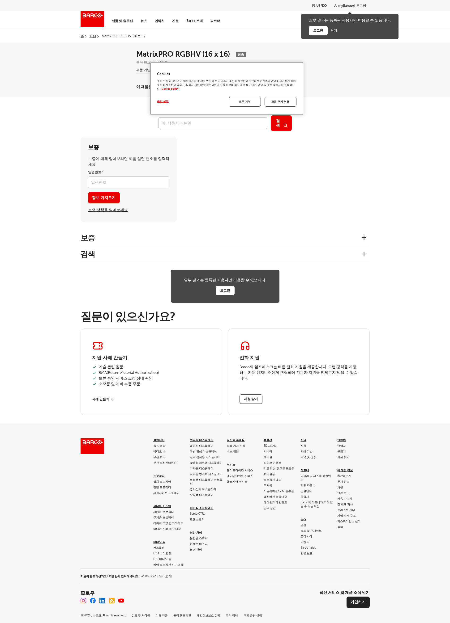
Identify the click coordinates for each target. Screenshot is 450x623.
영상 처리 (196, 532)
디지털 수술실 (235, 440)
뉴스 (144, 21)
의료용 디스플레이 (201, 440)
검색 (278, 123)
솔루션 (268, 440)
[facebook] (93, 600)
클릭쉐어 (159, 440)
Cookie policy (170, 88)
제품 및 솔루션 (122, 21)
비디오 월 (159, 542)
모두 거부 (245, 101)
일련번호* (95, 172)
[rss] (112, 600)
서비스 (231, 464)
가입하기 (358, 602)
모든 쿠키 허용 (280, 101)
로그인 (225, 290)
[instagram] (83, 600)
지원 (175, 21)
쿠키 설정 (163, 101)
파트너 (215, 21)
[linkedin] (102, 600)
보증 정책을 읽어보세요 (108, 210)
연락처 (160, 21)
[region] (227, 88)
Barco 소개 (194, 21)
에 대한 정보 (345, 470)
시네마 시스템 (162, 506)
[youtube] (121, 600)
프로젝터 (159, 476)
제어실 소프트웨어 (201, 508)
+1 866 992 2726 (156, 576)
